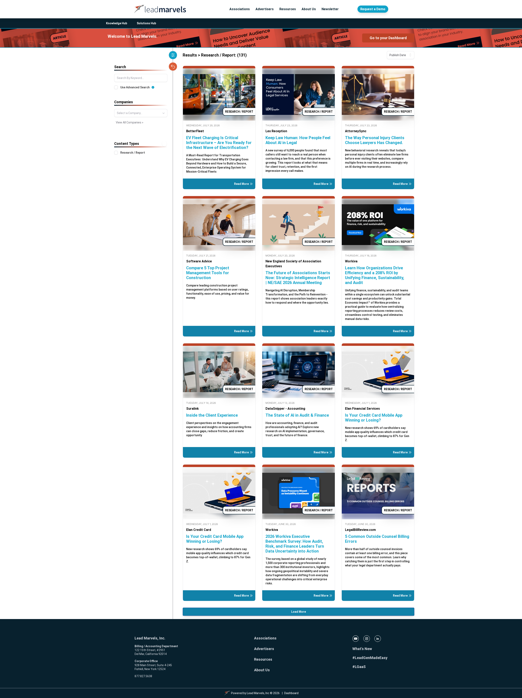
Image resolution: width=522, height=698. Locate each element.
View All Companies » (129, 122)
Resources (287, 9)
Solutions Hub (146, 23)
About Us (309, 9)
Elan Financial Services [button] (362, 409)
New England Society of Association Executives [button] (293, 263)
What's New (362, 649)
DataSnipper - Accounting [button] (285, 409)
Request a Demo (372, 9)
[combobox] (140, 113)
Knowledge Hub (116, 23)
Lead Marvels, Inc (258, 693)
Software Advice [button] (199, 261)
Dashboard (291, 693)
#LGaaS (359, 667)
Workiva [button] (351, 261)
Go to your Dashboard (388, 38)
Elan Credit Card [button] (198, 530)
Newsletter (330, 9)
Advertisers (264, 9)
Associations (239, 9)
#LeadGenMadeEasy (369, 658)
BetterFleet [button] (195, 131)
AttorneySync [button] (355, 131)
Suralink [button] (192, 409)
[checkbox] (116, 87)
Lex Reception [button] (276, 131)
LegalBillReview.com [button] (360, 530)
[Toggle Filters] (173, 55)
